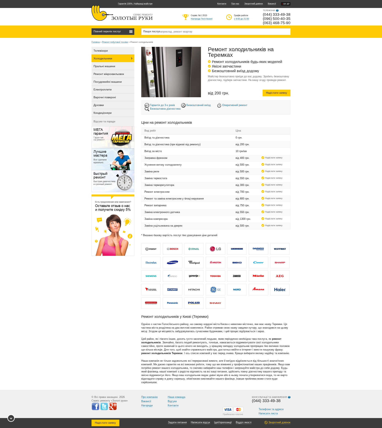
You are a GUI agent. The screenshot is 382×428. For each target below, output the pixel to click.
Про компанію (149, 397)
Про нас (235, 3)
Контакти (221, 3)
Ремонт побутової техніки (115, 42)
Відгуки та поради (104, 121)
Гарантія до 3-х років (162, 105)
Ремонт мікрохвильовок (109, 74)
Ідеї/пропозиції (223, 422)
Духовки (99, 105)
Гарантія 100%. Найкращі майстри (135, 3)
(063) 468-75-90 (276, 23)
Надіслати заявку (276, 92)
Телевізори (101, 50)
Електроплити (103, 89)
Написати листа (268, 413)
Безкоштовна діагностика (165, 108)
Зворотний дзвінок (253, 3)
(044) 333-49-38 (276, 14)
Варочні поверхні (105, 97)
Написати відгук (200, 422)
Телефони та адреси (271, 409)
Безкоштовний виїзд (198, 105)
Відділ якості (243, 422)
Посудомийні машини (108, 81)
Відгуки (172, 401)
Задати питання (177, 422)
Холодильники (103, 58)
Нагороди (147, 405)
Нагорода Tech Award (201, 19)
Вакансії (272, 3)
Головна (96, 42)
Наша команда (176, 397)
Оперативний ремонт (234, 105)
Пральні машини (104, 66)
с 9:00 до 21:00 (241, 19)
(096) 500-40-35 (276, 19)
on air (285, 3)
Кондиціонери (103, 112)
